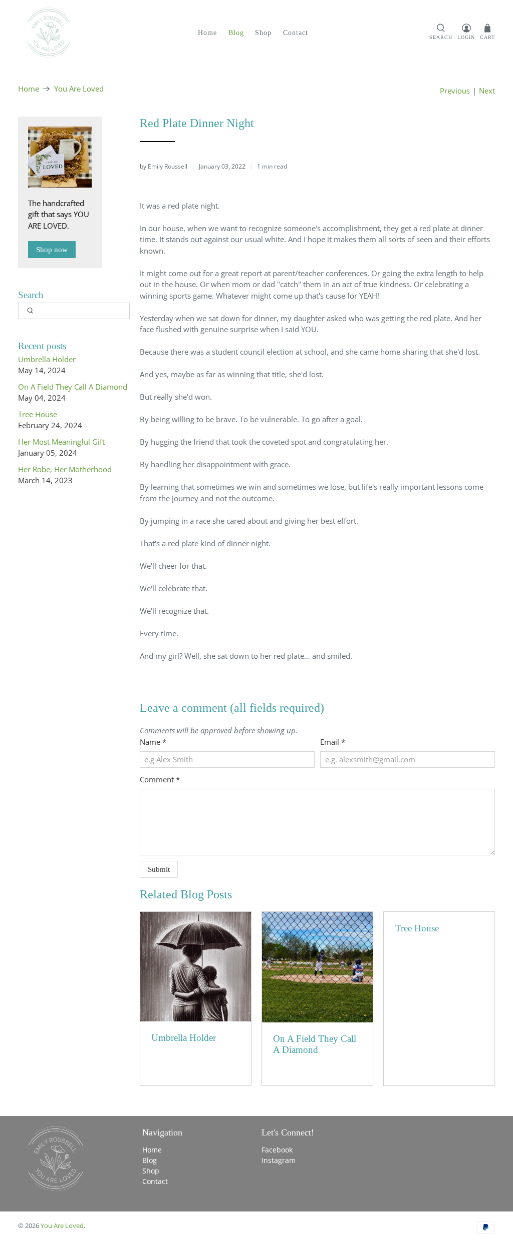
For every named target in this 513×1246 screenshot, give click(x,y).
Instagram (279, 1160)
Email (332, 742)
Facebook (277, 1149)
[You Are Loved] (49, 33)
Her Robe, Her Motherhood (65, 469)
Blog (236, 33)
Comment (160, 779)
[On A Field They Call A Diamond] (317, 967)
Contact (295, 33)
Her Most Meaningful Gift (61, 442)
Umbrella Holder (47, 359)
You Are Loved (79, 89)
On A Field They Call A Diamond (72, 387)
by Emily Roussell (163, 166)
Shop (263, 33)
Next (487, 91)
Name (153, 742)
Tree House (37, 414)
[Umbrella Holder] (195, 966)
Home (207, 33)
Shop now (52, 250)
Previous (455, 91)
